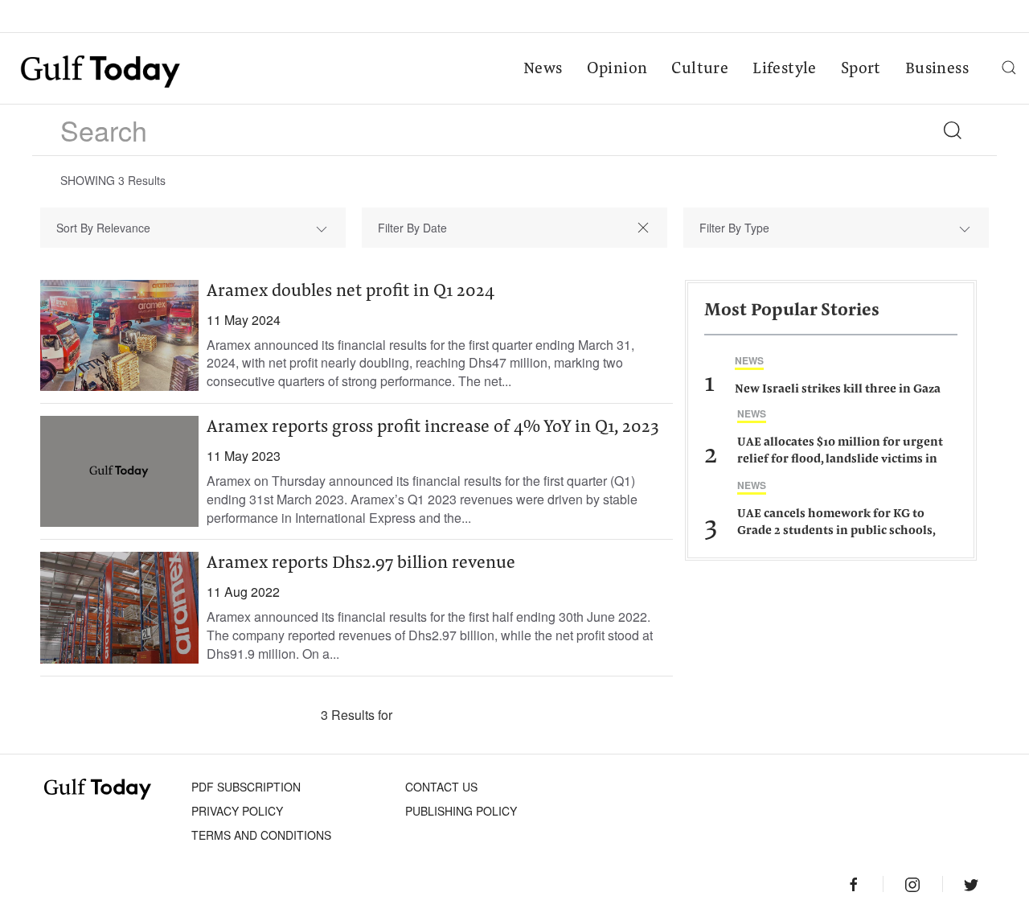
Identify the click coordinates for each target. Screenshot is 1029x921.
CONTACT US (441, 787)
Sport (861, 69)
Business (937, 69)
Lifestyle (784, 69)
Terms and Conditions (261, 835)
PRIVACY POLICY (237, 811)
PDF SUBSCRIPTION (246, 787)
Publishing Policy (461, 811)
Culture (699, 69)
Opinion (617, 69)
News (543, 69)
